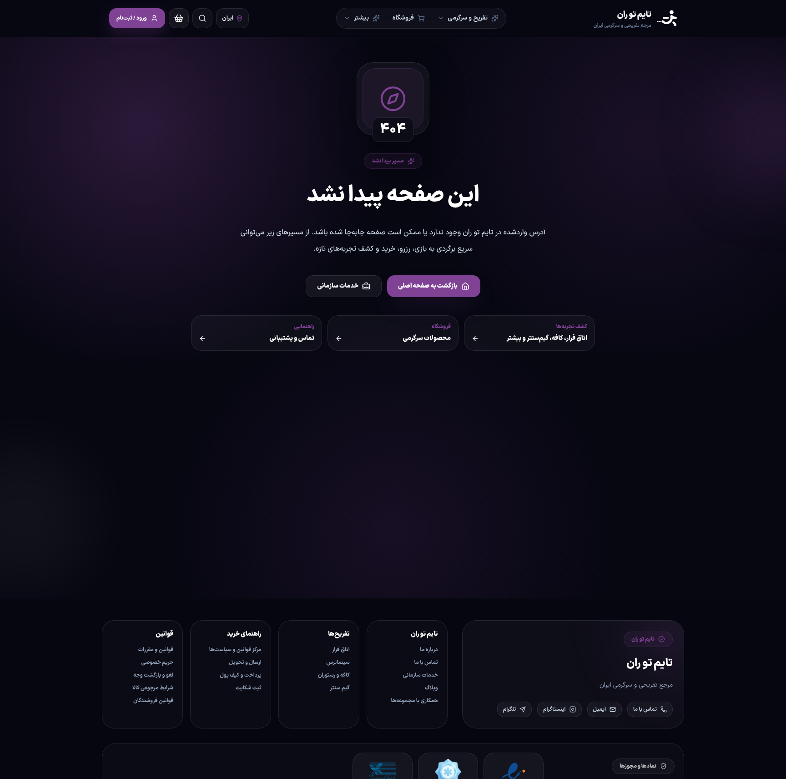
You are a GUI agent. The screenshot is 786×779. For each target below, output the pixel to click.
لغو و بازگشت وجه (153, 675)
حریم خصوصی (157, 662)
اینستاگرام (554, 709)
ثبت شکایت (249, 688)
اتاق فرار (341, 649)
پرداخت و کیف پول (241, 675)
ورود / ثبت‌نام (131, 18)
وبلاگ (431, 688)
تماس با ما (645, 709)
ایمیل (599, 709)
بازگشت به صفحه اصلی (428, 286)
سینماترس (337, 662)
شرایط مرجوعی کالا (152, 688)
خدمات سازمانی (337, 286)
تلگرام (509, 709)
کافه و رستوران (334, 675)
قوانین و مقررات (155, 649)
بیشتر (361, 18)
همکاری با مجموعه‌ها (414, 700)
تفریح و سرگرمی (468, 18)
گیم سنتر (340, 688)
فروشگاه (403, 18)
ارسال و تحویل (245, 662)
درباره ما (429, 649)
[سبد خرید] (179, 18)
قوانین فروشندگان (153, 700)
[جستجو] (202, 18)
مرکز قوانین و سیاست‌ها (235, 649)
